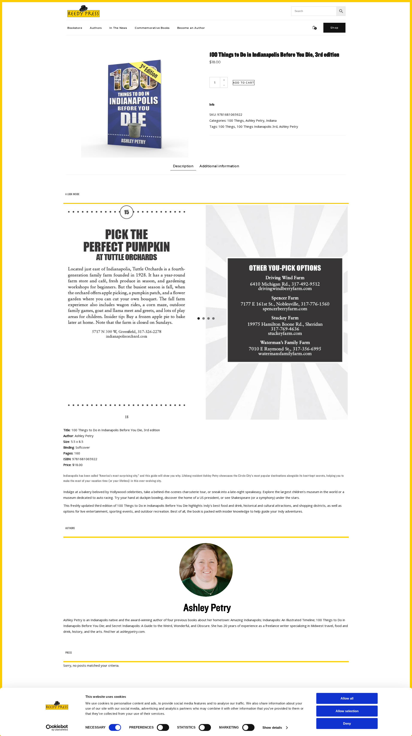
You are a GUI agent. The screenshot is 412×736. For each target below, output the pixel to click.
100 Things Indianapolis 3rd (257, 126)
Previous (57, 312)
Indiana (271, 120)
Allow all (347, 698)
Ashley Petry (254, 120)
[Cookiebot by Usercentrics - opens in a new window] (57, 727)
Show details (272, 727)
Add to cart (243, 82)
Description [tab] (183, 166)
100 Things (235, 120)
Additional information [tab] (219, 166)
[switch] (163, 727)
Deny (347, 723)
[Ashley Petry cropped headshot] (206, 583)
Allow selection (347, 711)
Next (354, 312)
